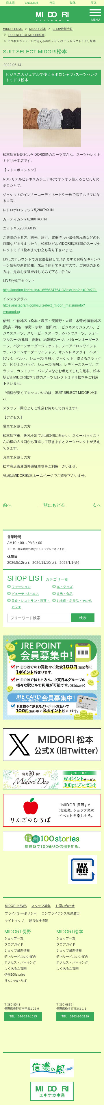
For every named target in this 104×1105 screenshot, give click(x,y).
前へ (7, 505)
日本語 (10, 2)
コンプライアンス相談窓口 (61, 913)
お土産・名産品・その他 (74, 600)
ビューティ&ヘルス (25, 593)
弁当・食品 (65, 593)
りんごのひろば (15, 980)
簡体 (93, 2)
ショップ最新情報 (17, 950)
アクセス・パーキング (20, 962)
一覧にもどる (52, 505)
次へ (96, 505)
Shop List (37, 578)
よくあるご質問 (15, 968)
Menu (95, 19)
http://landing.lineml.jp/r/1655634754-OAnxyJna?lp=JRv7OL (50, 290)
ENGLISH (31, 2)
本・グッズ (65, 586)
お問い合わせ (65, 905)
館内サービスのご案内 (20, 956)
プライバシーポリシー (21, 913)
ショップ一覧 (13, 938)
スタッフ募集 (41, 905)
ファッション (21, 586)
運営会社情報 (38, 920)
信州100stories (14, 974)
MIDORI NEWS (16, 905)
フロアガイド (13, 944)
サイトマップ (14, 920)
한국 (52, 2)
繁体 (73, 2)
